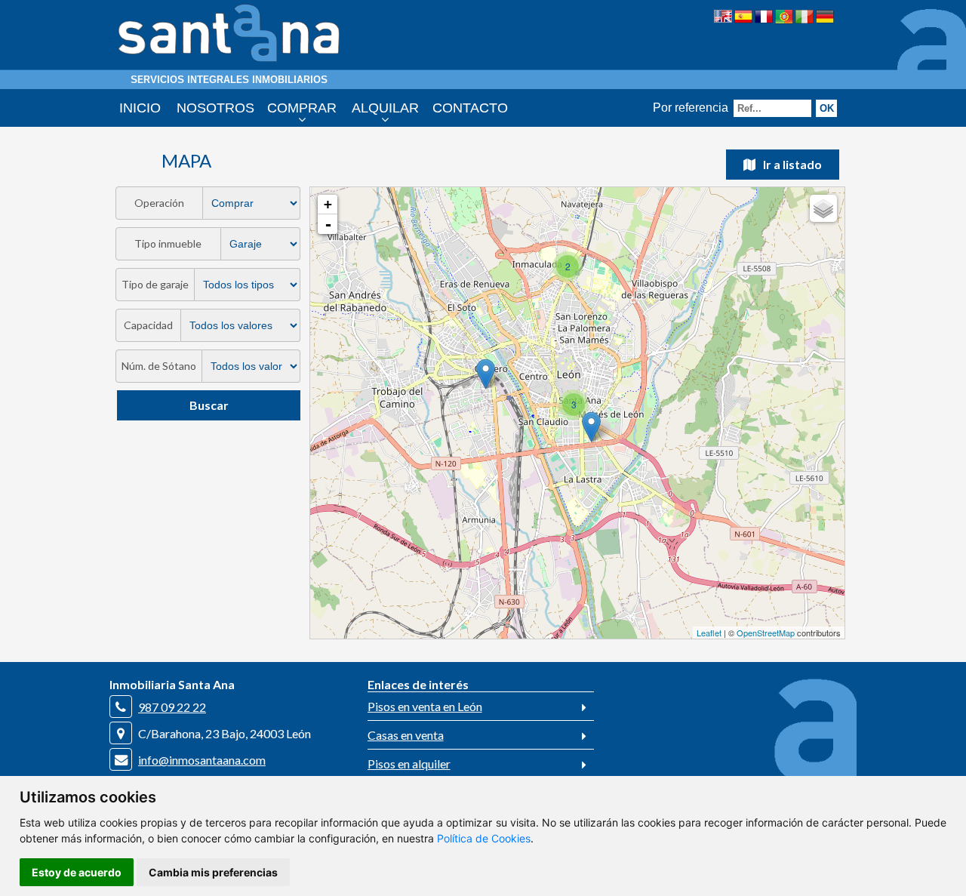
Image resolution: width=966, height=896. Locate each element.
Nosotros (215, 107)
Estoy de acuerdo (77, 872)
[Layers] (823, 208)
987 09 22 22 (172, 707)
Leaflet (709, 633)
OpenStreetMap (766, 633)
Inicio (140, 107)
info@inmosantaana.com (202, 760)
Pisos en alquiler (409, 763)
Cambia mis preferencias (213, 872)
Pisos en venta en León (425, 706)
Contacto (470, 107)
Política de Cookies (484, 838)
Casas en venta (406, 735)
